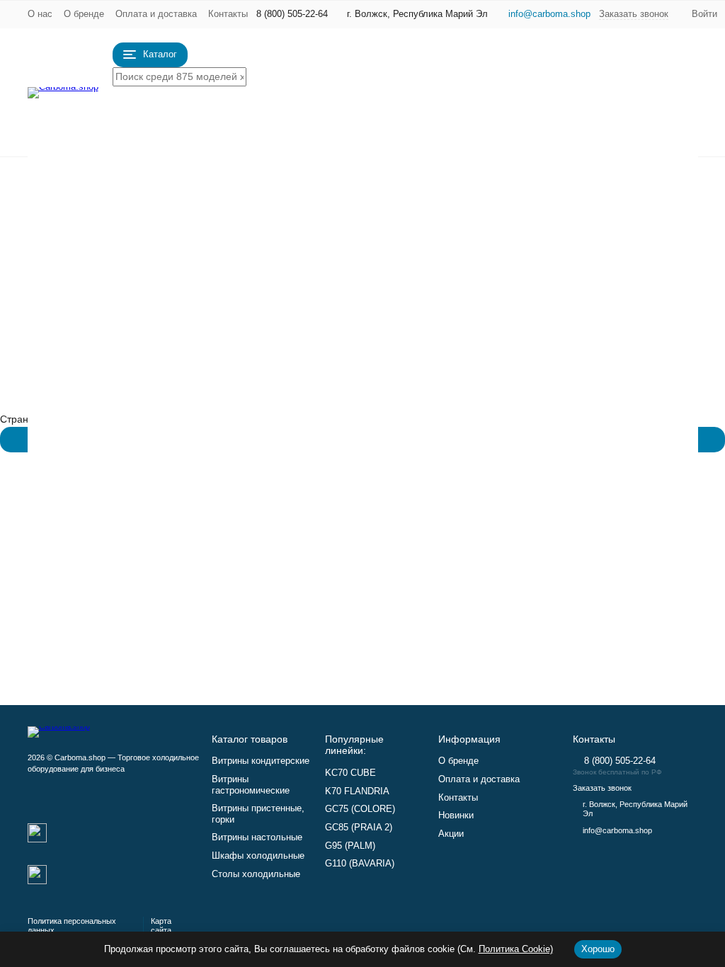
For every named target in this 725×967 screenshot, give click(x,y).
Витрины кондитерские (226, 173)
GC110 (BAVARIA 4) (563, 284)
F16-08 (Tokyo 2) (369, 344)
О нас (40, 13)
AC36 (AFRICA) (554, 463)
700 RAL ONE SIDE (374, 584)
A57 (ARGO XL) (366, 478)
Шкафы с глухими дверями (394, 538)
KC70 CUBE (358, 179)
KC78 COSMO (551, 179)
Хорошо (598, 949)
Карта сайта (161, 925)
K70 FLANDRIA (365, 194)
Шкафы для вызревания (575, 538)
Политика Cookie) (516, 949)
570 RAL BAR (549, 584)
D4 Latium (542, 208)
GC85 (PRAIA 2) (367, 284)
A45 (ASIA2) (546, 478)
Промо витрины (176, 277)
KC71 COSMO (363, 223)
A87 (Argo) (543, 404)
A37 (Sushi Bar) (366, 434)
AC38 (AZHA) (361, 448)
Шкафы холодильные (217, 247)
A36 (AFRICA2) (553, 448)
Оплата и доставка (156, 13)
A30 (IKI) (350, 404)
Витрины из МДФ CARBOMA (584, 359)
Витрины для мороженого (247, 233)
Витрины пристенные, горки (261, 203)
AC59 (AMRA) (362, 508)
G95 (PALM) (358, 298)
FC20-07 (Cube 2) (372, 359)
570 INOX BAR (552, 599)
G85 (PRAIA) (360, 269)
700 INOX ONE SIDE (377, 599)
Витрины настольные (215, 218)
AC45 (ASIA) (547, 493)
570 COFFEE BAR (372, 613)
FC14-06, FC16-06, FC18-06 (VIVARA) (606, 344)
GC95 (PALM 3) (554, 254)
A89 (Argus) (546, 434)
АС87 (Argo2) (550, 419)
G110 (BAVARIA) (556, 269)
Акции (451, 833)
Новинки (456, 815)
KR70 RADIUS (363, 208)
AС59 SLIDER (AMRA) (569, 389)
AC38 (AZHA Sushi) (374, 463)
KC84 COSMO (551, 194)
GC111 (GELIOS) (557, 298)
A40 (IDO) (353, 389)
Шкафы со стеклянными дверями (408, 553)
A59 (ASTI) (355, 493)
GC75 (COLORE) (370, 254)
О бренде (84, 13)
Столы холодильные (209, 262)
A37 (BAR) (354, 419)
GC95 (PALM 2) (366, 313)
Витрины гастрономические (259, 188)
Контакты (228, 13)
